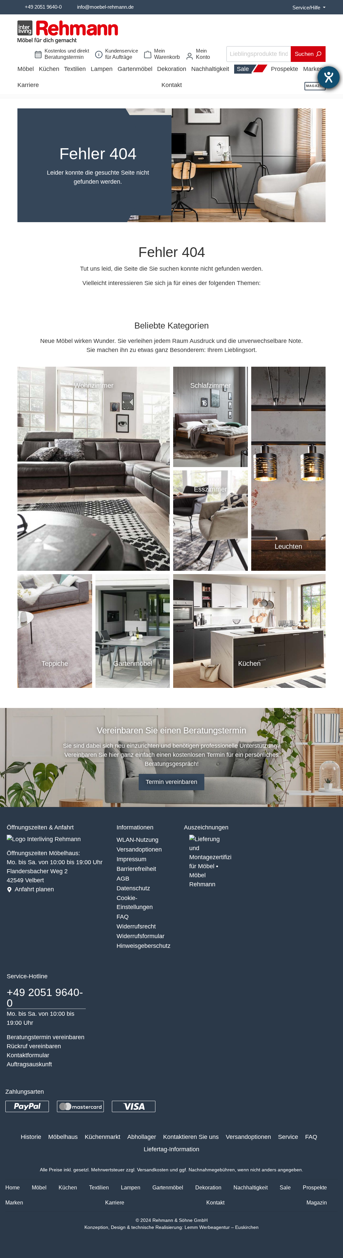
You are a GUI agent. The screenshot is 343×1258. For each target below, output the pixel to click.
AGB (123, 878)
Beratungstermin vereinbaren (45, 1037)
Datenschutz (133, 888)
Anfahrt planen (34, 889)
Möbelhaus (63, 1137)
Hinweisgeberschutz (143, 945)
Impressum (131, 859)
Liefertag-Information (171, 1149)
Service (288, 1137)
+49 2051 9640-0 (43, 7)
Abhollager (141, 1137)
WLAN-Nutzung (137, 839)
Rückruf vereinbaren (34, 1046)
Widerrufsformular (140, 936)
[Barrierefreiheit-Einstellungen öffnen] (329, 77)
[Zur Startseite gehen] (67, 31)
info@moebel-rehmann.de (105, 7)
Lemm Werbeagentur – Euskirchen (222, 1227)
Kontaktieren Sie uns (191, 1137)
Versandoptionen (139, 849)
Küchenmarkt (102, 1137)
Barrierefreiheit (136, 869)
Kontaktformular (28, 1055)
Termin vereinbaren (171, 782)
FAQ (123, 916)
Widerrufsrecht (136, 926)
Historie (31, 1137)
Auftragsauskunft (29, 1064)
